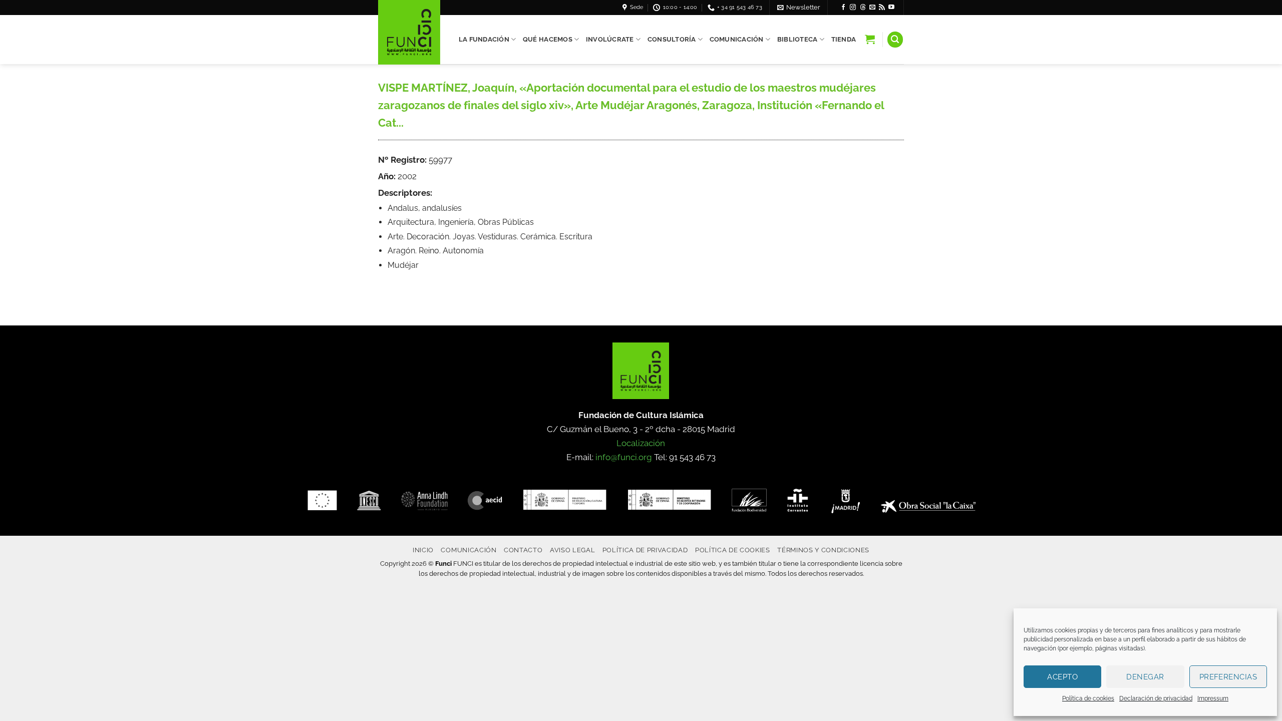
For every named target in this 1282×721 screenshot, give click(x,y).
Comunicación (737, 39)
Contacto (523, 550)
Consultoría (672, 39)
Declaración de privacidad (1155, 698)
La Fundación (484, 39)
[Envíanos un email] (872, 7)
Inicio (423, 550)
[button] (798, 7)
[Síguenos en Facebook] (843, 7)
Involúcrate (610, 39)
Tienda (843, 39)
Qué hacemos (547, 39)
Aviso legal (572, 550)
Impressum (1212, 698)
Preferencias (1228, 676)
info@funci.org (623, 457)
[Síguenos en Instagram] (853, 7)
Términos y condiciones (823, 550)
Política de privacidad (645, 550)
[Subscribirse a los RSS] (882, 7)
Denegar (1145, 676)
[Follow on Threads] (863, 7)
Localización (640, 443)
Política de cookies (1088, 698)
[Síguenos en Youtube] (891, 7)
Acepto (1062, 676)
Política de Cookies (732, 550)
